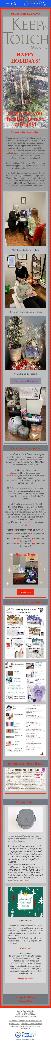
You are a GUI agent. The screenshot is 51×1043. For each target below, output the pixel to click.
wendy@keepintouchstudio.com (28, 1027)
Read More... (25, 880)
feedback (9, 152)
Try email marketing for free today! (25, 1039)
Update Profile (14, 1024)
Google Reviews (25, 978)
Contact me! (25, 591)
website (27, 525)
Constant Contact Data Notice (31, 1024)
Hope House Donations (25, 381)
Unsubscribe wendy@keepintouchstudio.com (25, 1021)
